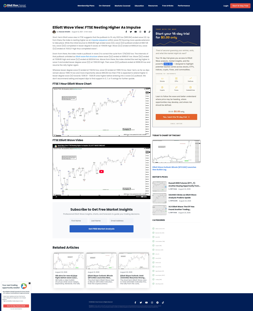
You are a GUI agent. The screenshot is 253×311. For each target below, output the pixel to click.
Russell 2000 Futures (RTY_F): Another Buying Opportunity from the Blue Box (184, 186)
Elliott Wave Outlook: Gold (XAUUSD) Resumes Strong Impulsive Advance (132, 277)
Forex (158, 258)
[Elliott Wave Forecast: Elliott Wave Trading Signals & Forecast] (22, 5)
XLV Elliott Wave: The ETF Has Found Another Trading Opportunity (181, 209)
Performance (184, 6)
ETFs (157, 254)
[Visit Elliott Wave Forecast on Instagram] (152, 302)
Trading (158, 279)
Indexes (158, 262)
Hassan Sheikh (64, 32)
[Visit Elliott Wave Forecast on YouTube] (146, 302)
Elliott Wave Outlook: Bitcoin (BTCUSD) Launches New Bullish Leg (100, 277)
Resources (153, 6)
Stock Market (160, 275)
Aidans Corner (160, 228)
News (158, 267)
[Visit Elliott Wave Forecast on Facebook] (135, 302)
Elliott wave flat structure (86, 56)
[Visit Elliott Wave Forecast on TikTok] (163, 302)
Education (139, 6)
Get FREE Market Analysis (101, 228)
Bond (157, 237)
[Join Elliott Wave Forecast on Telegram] (157, 302)
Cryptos (158, 245)
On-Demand (104, 6)
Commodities (160, 241)
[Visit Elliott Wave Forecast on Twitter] (141, 302)
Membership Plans (86, 6)
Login (225, 6)
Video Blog (159, 284)
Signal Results (159, 271)
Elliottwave (159, 250)
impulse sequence (99, 40)
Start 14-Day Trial (240, 6)
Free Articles (167, 6)
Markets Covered (122, 6)
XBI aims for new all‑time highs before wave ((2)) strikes (66, 277)
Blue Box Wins (159, 233)
